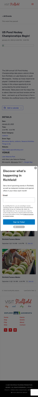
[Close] (35, 168)
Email (5, 195)
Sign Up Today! (19, 222)
